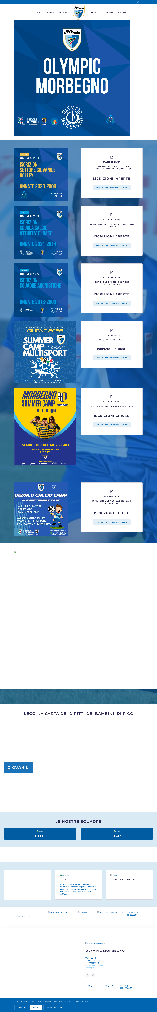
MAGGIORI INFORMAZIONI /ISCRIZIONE (111, 187)
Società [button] (50, 12)
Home (39, 12)
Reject (36, 1007)
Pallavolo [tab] (78, 808)
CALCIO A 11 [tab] (76, 808)
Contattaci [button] (108, 12)
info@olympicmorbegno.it (94, 965)
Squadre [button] (63, 12)
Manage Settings (54, 1007)
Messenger (89, 968)
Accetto (21, 1007)
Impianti (93, 12)
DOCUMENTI (123, 12)
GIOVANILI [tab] (80, 808)
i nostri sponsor (22, 916)
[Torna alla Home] (79, 12)
